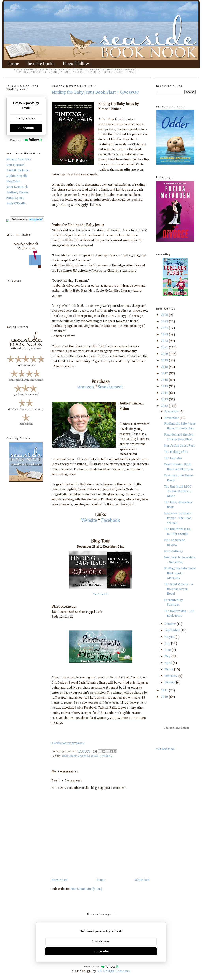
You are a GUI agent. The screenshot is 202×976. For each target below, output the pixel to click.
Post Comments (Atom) (86, 889)
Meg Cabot (13, 181)
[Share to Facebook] (111, 751)
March (169, 669)
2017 (165, 373)
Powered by (16, 139)
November (172, 418)
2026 (165, 315)
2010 (165, 697)
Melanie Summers (18, 159)
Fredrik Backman (18, 170)
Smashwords (110, 387)
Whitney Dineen (17, 192)
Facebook (110, 520)
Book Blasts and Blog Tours (80, 756)
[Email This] (100, 751)
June (168, 650)
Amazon (86, 387)
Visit (165, 749)
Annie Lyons (14, 198)
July (168, 643)
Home (101, 879)
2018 (165, 367)
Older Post (142, 879)
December (172, 411)
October (170, 624)
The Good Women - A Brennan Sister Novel (178, 589)
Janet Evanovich (17, 187)
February (171, 676)
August (170, 637)
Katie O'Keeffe (16, 203)
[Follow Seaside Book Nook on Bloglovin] (27, 221)
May (168, 656)
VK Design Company (113, 971)
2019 (165, 360)
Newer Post (59, 879)
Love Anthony (173, 551)
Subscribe (26, 128)
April (169, 663)
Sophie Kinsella (16, 176)
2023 (165, 334)
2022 (165, 341)
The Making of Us (176, 452)
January (170, 682)
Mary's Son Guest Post (179, 445)
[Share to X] (107, 751)
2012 (165, 406)
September (172, 630)
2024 (165, 328)
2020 (165, 354)
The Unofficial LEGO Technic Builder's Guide (177, 491)
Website (89, 520)
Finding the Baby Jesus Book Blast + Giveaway (179, 573)
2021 (165, 347)
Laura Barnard (15, 165)
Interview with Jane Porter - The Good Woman (178, 518)
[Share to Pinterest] (115, 751)
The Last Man (173, 458)
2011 (165, 690)
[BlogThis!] (104, 751)
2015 (165, 386)
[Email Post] (94, 751)
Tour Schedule (100, 594)
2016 (165, 380)
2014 (165, 393)
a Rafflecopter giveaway (68, 743)
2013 (165, 399)
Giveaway (106, 756)
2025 (165, 321)
